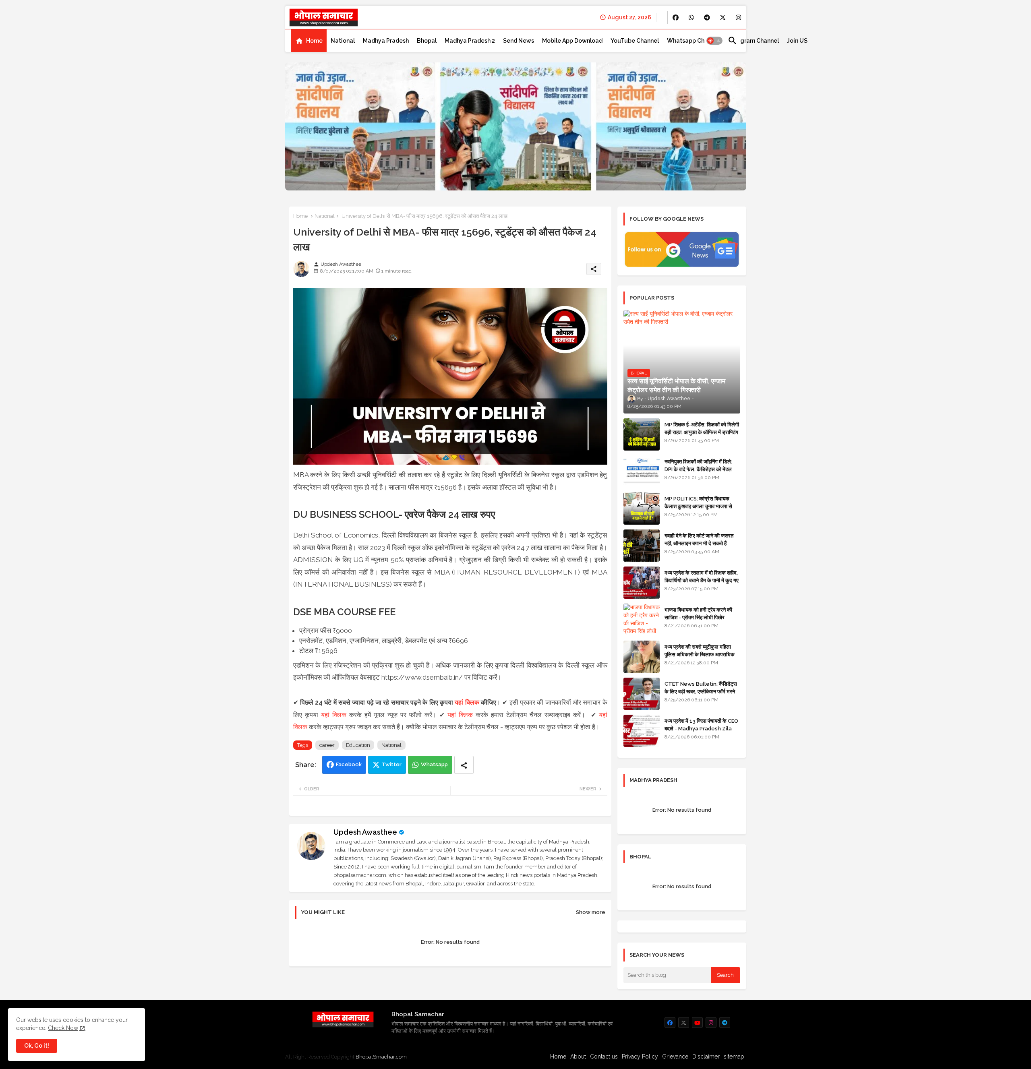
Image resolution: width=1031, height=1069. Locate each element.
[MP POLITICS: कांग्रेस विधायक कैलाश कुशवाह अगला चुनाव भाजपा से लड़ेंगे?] (641, 508)
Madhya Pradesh (386, 40)
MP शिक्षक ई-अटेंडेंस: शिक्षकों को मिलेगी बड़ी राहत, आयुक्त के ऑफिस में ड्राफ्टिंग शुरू (702, 432)
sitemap (734, 1056)
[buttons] (676, 17)
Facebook (349, 764)
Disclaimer (706, 1056)
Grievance (675, 1056)
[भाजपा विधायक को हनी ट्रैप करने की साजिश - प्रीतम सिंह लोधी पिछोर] (641, 620)
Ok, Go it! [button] (36, 1045)
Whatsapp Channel (693, 40)
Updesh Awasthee (365, 832)
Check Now (63, 1028)
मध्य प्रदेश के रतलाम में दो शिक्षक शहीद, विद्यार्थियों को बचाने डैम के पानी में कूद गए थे (702, 580)
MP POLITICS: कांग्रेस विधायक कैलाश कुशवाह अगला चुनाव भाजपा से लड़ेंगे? (698, 506)
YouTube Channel (635, 40)
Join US (797, 40)
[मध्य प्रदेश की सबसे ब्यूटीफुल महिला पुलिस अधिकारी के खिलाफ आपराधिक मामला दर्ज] (641, 657)
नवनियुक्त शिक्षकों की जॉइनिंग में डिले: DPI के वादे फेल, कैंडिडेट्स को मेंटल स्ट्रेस (698, 469)
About (578, 1056)
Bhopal (427, 40)
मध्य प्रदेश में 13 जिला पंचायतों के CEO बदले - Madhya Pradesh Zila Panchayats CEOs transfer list (701, 732)
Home (314, 40)
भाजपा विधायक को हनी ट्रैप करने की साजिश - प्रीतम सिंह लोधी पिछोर (698, 613)
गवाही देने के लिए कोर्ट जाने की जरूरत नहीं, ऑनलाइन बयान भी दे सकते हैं (699, 539)
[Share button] (464, 765)
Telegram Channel (753, 40)
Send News (518, 40)
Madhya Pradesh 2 (470, 40)
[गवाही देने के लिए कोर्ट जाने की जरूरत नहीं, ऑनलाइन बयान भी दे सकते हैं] (641, 545)
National (343, 40)
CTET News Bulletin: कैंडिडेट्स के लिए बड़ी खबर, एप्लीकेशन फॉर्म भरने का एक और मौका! (701, 691)
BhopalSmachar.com (381, 1057)
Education (358, 745)
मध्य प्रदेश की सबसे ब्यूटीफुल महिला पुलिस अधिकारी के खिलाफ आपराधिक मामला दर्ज (700, 654)
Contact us (604, 1056)
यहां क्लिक (467, 702)
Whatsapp (434, 764)
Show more (590, 912)
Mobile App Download (572, 40)
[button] (714, 41)
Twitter (392, 764)
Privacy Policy (640, 1056)
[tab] (309, 40)
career (327, 745)
